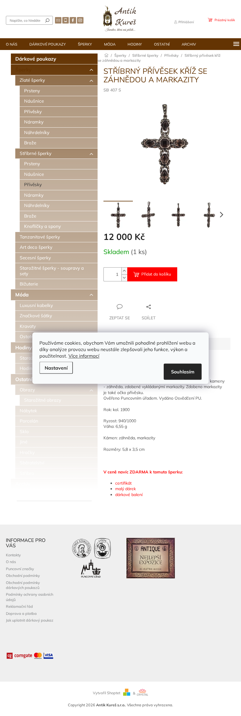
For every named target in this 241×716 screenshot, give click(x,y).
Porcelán (29, 421)
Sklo (24, 431)
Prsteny (32, 91)
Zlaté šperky (32, 80)
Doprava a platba (21, 613)
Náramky (33, 122)
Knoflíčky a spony (42, 226)
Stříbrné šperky (35, 153)
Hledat (47, 20)
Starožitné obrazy (42, 400)
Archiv (22, 484)
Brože (30, 143)
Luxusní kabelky (36, 305)
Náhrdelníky (36, 132)
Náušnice (34, 101)
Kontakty (13, 555)
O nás (11, 561)
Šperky (23, 69)
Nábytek (28, 410)
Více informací (83, 355)
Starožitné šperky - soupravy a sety (52, 270)
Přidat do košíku (156, 274)
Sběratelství (32, 462)
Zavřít (135, 295)
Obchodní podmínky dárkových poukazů (23, 585)
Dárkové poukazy (35, 59)
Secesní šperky (35, 258)
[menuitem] (11, 44)
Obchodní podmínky (23, 575)
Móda (22, 294)
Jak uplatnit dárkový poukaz (29, 620)
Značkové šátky (36, 315)
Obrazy (27, 390)
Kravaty (28, 326)
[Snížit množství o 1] (124, 277)
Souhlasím (182, 371)
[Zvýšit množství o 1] (124, 271)
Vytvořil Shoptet (106, 693)
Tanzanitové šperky (40, 237)
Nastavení (56, 367)
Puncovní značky (20, 568)
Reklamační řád (19, 606)
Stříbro (27, 473)
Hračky (27, 452)
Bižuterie (29, 284)
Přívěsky (33, 111)
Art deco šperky (36, 247)
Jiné (23, 442)
